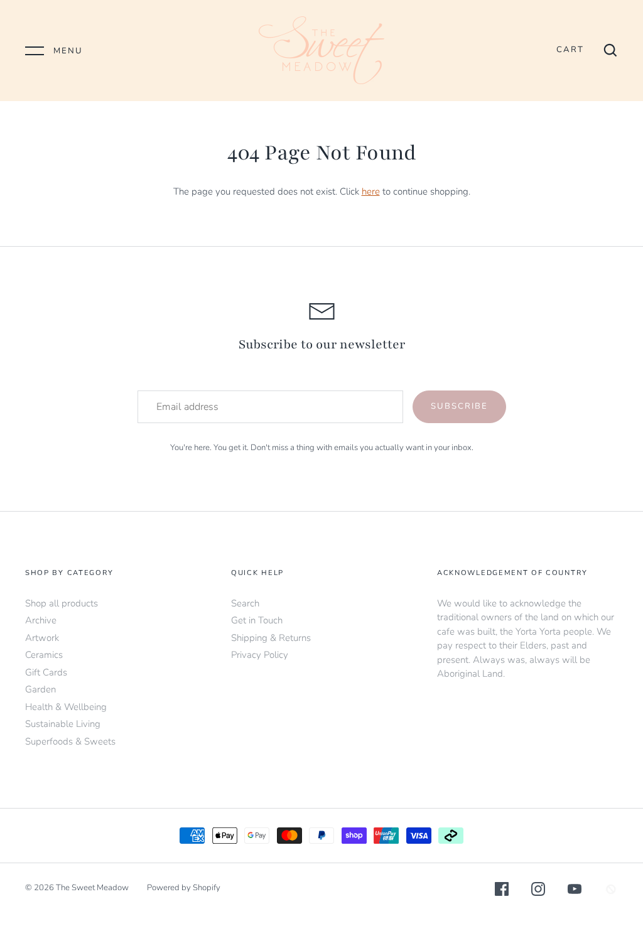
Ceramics (44, 654)
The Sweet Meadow (92, 887)
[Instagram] (538, 891)
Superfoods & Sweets (70, 741)
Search (245, 603)
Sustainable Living (62, 724)
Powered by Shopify (183, 887)
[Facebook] (502, 891)
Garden (40, 689)
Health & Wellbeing (66, 707)
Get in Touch (257, 620)
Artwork (42, 638)
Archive (41, 620)
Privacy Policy (259, 654)
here (371, 191)
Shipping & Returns (271, 638)
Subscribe (459, 406)
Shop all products (61, 603)
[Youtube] (574, 891)
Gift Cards (46, 672)
